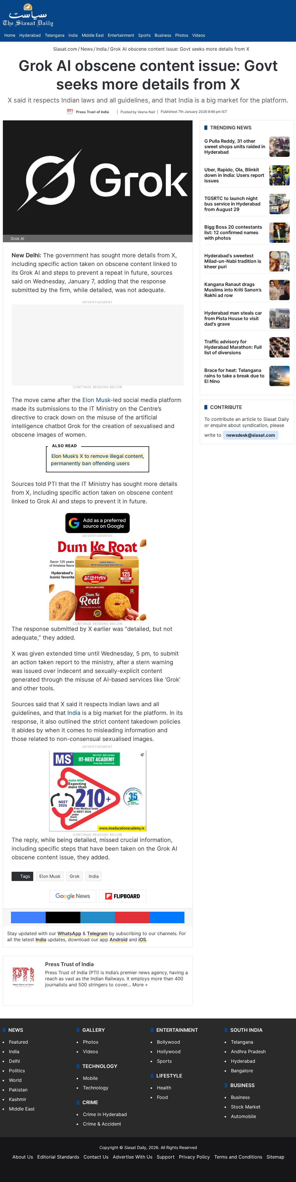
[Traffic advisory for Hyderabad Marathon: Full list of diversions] (279, 347)
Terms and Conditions (238, 1157)
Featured (18, 1042)
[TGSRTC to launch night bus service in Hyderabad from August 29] (279, 204)
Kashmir (17, 1099)
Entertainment (121, 35)
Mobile (90, 1078)
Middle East (93, 35)
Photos (181, 35)
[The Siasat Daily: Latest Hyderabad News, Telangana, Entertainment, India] (28, 15)
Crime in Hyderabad (105, 1114)
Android (118, 939)
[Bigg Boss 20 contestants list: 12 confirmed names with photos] (279, 233)
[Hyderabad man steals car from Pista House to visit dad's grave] (279, 319)
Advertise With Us (132, 1157)
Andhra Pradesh (248, 1051)
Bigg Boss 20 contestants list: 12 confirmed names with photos (233, 232)
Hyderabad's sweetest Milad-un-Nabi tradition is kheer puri (232, 261)
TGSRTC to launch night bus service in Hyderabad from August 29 (232, 203)
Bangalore (242, 1070)
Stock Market (245, 1107)
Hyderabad (30, 35)
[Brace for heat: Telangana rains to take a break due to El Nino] (279, 376)
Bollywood (168, 1042)
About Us (22, 1157)
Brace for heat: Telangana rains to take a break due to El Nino (234, 375)
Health (164, 1088)
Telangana (54, 35)
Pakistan (18, 1090)
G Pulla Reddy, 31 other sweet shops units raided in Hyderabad (234, 146)
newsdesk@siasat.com (250, 435)
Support (166, 1157)
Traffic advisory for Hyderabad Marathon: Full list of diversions (233, 347)
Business (163, 35)
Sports (144, 35)
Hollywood (169, 1051)
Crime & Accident (102, 1124)
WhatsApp (69, 933)
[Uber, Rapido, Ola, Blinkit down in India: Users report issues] (279, 175)
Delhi (14, 1061)
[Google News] (72, 896)
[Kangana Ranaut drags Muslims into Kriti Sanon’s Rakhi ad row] (279, 290)
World (15, 1080)
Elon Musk (96, 400)
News (87, 49)
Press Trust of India (92, 111)
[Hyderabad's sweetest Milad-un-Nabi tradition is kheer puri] (279, 261)
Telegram (97, 933)
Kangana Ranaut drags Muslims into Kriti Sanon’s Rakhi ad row (233, 289)
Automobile (243, 1116)
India (73, 35)
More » (140, 985)
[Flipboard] (122, 896)
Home (9, 35)
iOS (142, 939)
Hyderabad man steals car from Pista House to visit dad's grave (233, 318)
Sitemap (275, 1157)
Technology (95, 1088)
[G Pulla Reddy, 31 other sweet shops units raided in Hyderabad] (279, 147)
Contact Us (96, 1157)
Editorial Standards (58, 1157)
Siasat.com (64, 49)
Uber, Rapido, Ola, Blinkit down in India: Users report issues (234, 175)
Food (162, 1097)
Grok (74, 876)
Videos (198, 35)
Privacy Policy (194, 1157)
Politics (17, 1070)
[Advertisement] (97, 344)
